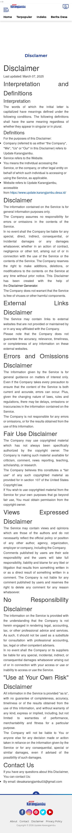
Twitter (45, 817)
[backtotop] (36, 794)
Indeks (41, 17)
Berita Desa (59, 17)
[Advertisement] (36, 34)
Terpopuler (24, 17)
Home (7, 17)
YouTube (52, 817)
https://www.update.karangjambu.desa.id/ (38, 192)
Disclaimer (37, 821)
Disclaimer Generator (22, 285)
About (13, 821)
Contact (24, 821)
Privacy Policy (54, 821)
